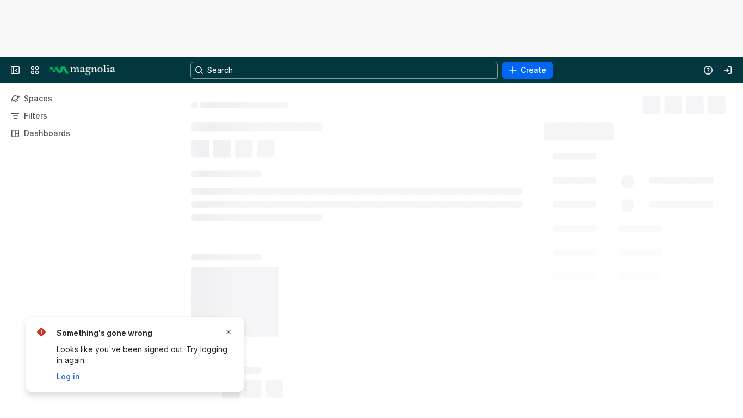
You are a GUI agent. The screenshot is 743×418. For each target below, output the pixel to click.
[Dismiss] (228, 332)
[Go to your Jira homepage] (82, 70)
